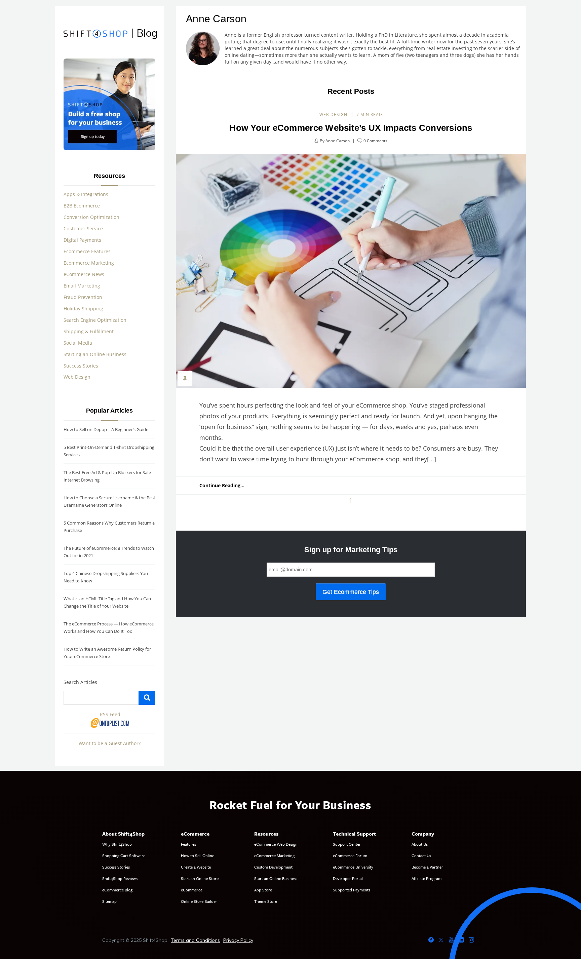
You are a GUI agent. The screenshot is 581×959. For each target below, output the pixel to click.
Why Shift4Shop (117, 844)
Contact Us (421, 855)
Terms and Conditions (195, 940)
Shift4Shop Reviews (120, 878)
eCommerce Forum (350, 855)
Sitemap (109, 901)
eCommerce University (353, 867)
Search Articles (80, 682)
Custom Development (273, 867)
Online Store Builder (199, 901)
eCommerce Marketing (274, 855)
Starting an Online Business (95, 354)
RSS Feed (110, 714)
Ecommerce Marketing (89, 263)
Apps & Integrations (86, 194)
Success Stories (81, 365)
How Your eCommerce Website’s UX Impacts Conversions (350, 128)
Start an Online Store (200, 878)
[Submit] (147, 698)
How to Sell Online (197, 855)
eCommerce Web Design (276, 844)
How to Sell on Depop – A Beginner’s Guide (106, 429)
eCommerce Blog (117, 890)
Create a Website (196, 867)
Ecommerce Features (87, 251)
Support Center (347, 844)
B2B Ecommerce (82, 205)
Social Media (78, 343)
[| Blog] (95, 34)
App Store (263, 890)
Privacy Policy (238, 940)
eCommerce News (84, 274)
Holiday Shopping (83, 308)
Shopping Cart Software (123, 855)
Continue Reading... (221, 485)
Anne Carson (337, 141)
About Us (420, 844)
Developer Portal (348, 878)
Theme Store (265, 901)
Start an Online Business (275, 878)
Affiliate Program (426, 878)
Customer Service (83, 228)
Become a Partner (427, 867)
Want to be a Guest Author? (110, 743)
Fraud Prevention (83, 297)
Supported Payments (351, 890)
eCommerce (191, 890)
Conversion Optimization (91, 217)
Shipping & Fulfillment (89, 331)
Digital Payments (82, 240)
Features (188, 844)
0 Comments (375, 141)
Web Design (333, 114)
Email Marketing (82, 285)
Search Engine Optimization (95, 320)
